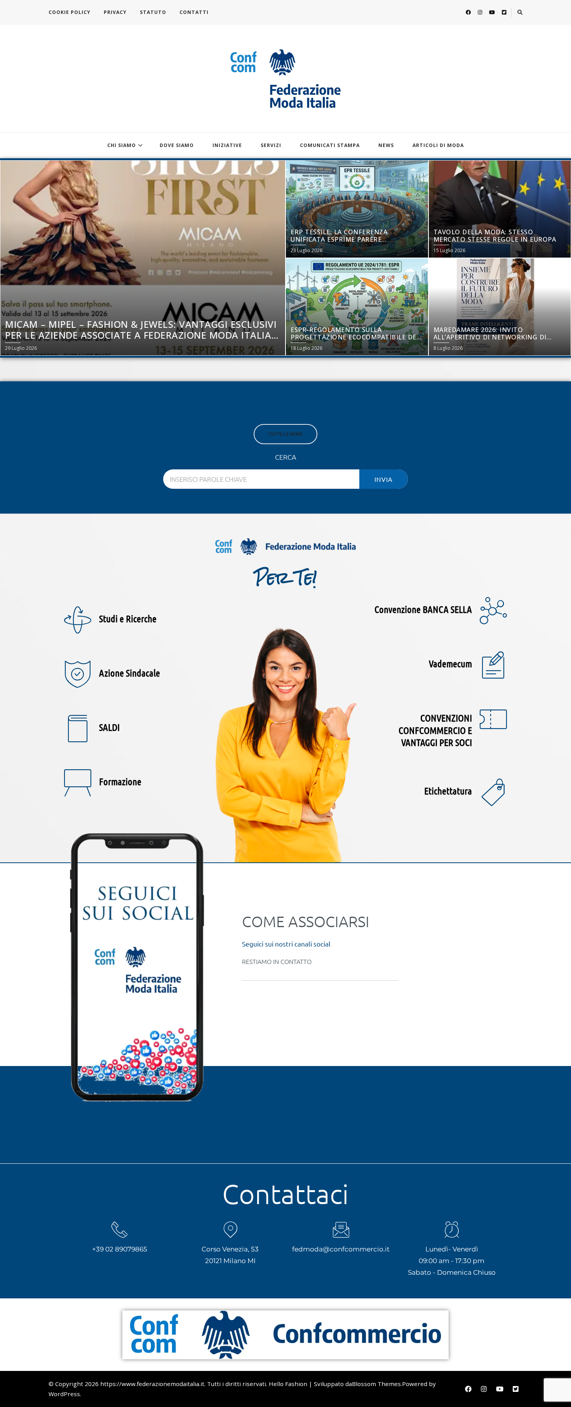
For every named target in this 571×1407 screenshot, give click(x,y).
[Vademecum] (493, 664)
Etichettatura (448, 790)
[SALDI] (77, 728)
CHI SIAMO (121, 145)
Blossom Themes (376, 1384)
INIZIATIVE (227, 145)
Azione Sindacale (129, 672)
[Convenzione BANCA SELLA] (493, 610)
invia (383, 479)
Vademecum (450, 663)
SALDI (109, 727)
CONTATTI (194, 12)
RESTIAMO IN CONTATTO (277, 961)
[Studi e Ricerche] (77, 619)
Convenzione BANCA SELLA (423, 609)
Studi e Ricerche (128, 618)
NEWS (386, 145)
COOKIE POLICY (70, 12)
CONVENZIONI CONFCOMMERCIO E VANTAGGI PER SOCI (435, 730)
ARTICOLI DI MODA (438, 145)
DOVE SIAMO (177, 145)
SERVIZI (271, 145)
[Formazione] (77, 782)
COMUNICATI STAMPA (330, 145)
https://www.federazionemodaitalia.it (152, 1384)
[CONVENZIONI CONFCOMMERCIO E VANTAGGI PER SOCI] (493, 719)
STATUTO (153, 12)
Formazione (120, 781)
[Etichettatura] (493, 792)
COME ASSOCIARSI (305, 921)
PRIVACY (115, 12)
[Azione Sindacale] (77, 674)
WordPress (64, 1394)
